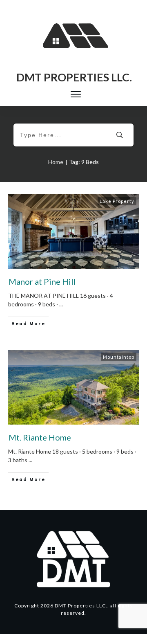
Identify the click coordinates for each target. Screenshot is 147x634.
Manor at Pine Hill (42, 281)
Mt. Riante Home (40, 437)
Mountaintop (118, 357)
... (61, 304)
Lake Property (117, 201)
